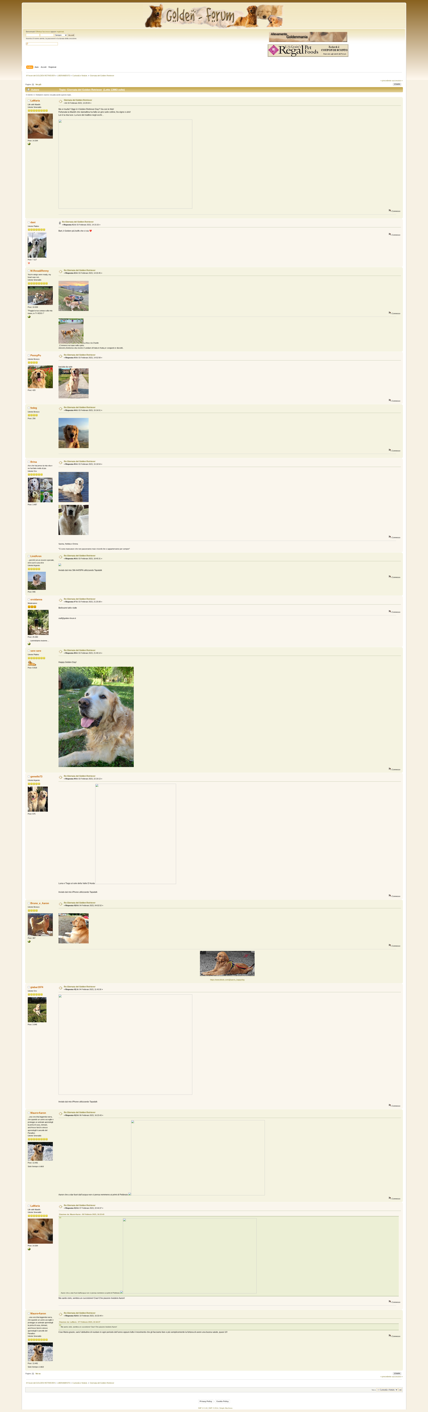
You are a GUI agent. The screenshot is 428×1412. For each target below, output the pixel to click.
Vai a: (374, 1390)
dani (32, 222)
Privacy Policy (206, 1401)
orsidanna (36, 599)
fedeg (33, 407)
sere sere (35, 650)
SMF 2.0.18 (202, 1408)
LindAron (35, 556)
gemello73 (36, 776)
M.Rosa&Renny (39, 270)
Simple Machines (225, 1408)
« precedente (386, 81)
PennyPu (35, 355)
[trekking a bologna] (29, 644)
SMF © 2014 (213, 1408)
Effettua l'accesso (43, 32)
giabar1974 (36, 987)
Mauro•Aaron (38, 1112)
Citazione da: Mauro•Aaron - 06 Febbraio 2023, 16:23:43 (81, 1214)
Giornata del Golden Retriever (78, 100)
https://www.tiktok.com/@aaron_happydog (227, 980)
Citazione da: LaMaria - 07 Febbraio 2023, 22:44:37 (79, 1322)
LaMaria (35, 100)
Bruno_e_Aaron (39, 903)
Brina (33, 461)
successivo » (397, 81)
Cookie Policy (222, 1401)
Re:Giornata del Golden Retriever (78, 222)
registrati (60, 32)
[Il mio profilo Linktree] (29, 144)
